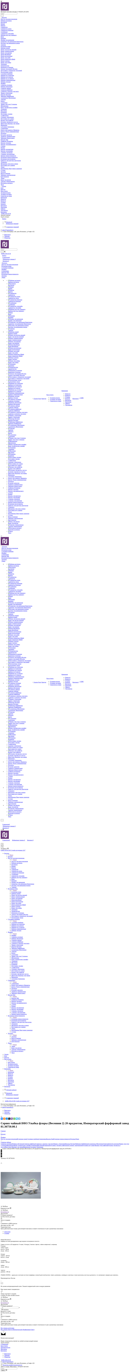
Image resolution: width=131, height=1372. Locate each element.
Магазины (4, 1349)
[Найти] (2, 15)
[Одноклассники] (4, 1119)
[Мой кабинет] (1, 822)
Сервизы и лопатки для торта (45, 1144)
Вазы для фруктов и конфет (22, 1145)
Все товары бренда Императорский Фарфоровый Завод (17, 1329)
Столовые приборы (17, 922)
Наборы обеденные (18, 1144)
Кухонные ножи (16, 892)
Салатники (115, 1144)
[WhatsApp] (14, 1119)
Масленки (40, 1145)
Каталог (10, 856)
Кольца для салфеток (101, 1145)
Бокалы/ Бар (15, 998)
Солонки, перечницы (75, 1145)
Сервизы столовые (6, 1144)
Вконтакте (7, 234)
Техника (13, 1036)
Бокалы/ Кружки (70, 1144)
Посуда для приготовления (19, 861)
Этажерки (34, 1145)
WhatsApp (7, 238)
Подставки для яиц (55, 1145)
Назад (11, 855)
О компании (4, 1344)
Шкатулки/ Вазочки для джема (14, 1147)
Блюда (110, 1144)
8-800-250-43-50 (6, 213)
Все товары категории (7, 1328)
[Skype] (17, 1119)
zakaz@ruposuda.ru (7, 230)
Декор (13, 1046)
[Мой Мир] (7, 1119)
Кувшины (46, 1145)
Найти (3, 1370)
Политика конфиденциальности (12, 1365)
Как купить (11, 1062)
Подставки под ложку (88, 1145)
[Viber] (12, 1119)
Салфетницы (65, 1145)
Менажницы (10, 1145)
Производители (5, 1347)
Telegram (7, 236)
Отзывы (6, 1233)
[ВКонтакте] (2, 1119)
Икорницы (26, 1147)
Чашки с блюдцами (59, 1144)
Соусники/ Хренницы (36, 1147)
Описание (7, 1231)
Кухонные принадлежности (19, 1019)
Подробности (5, 1212)
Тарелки (106, 1144)
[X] (9, 1119)
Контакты (4, 1350)
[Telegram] (19, 1119)
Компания (11, 1072)
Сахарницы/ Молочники (96, 1144)
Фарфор (13, 935)
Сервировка (15, 983)
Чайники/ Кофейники (82, 1144)
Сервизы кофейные (30, 1144)
